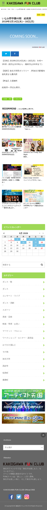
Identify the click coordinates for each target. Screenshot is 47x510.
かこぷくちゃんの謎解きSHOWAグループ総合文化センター (33, 206)
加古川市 (18, 99)
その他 (5, 352)
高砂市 (5, 366)
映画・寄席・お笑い (11, 324)
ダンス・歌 (7, 282)
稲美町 (5, 373)
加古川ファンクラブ (22, 506)
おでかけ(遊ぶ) (9, 345)
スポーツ (6, 310)
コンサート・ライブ (11, 296)
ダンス (5, 289)
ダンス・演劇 (8, 303)
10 (23, 242)
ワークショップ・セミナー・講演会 (18, 338)
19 (36, 245)
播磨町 (5, 380)
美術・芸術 (8, 99)
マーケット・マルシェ (12, 331)
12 (36, 242)
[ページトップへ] (43, 435)
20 (42, 245)
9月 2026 (23, 233)
